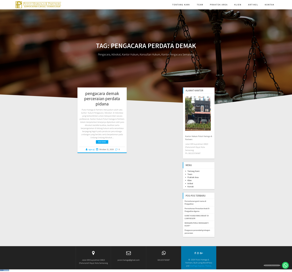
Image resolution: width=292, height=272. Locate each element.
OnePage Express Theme (200, 265)
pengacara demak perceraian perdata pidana (102, 99)
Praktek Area (219, 4)
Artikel (253, 4)
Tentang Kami (181, 4)
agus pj (91, 149)
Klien (237, 4)
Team (200, 4)
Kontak (269, 4)
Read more (102, 142)
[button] (285, 265)
